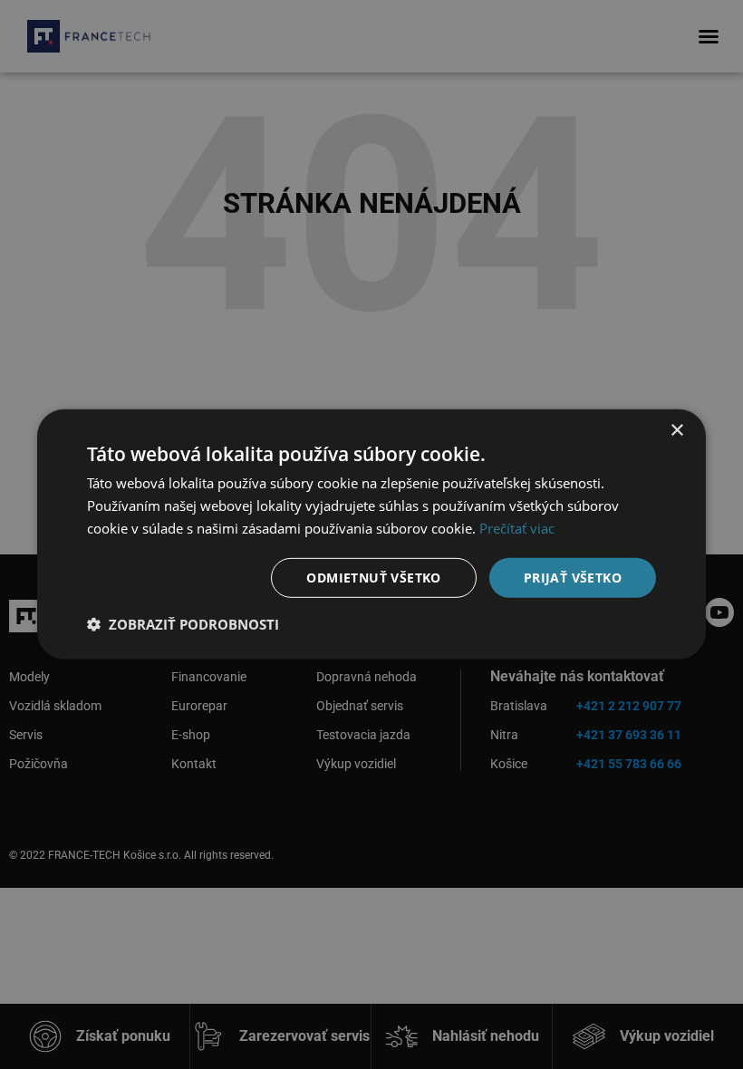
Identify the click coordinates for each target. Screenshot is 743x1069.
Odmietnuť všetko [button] (373, 576)
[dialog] (371, 534)
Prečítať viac (517, 528)
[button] (183, 624)
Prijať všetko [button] (573, 576)
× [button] (676, 431)
